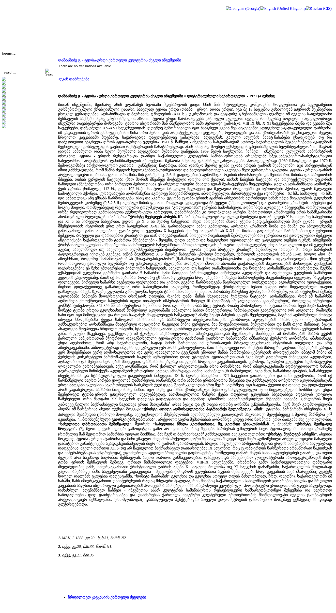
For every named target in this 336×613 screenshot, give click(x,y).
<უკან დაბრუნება (73, 79)
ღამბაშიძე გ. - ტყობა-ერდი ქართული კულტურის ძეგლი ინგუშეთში (119, 60)
